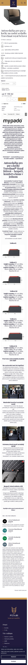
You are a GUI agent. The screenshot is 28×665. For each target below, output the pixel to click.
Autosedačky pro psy (18, 106)
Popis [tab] (5, 114)
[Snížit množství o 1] (8, 99)
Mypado (8, 89)
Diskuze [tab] (17, 114)
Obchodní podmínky (9, 639)
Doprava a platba (8, 636)
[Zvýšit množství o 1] (15, 99)
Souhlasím (13, 661)
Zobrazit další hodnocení (20, 590)
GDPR (5, 641)
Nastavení (13, 656)
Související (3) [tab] (11, 114)
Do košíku (22, 99)
